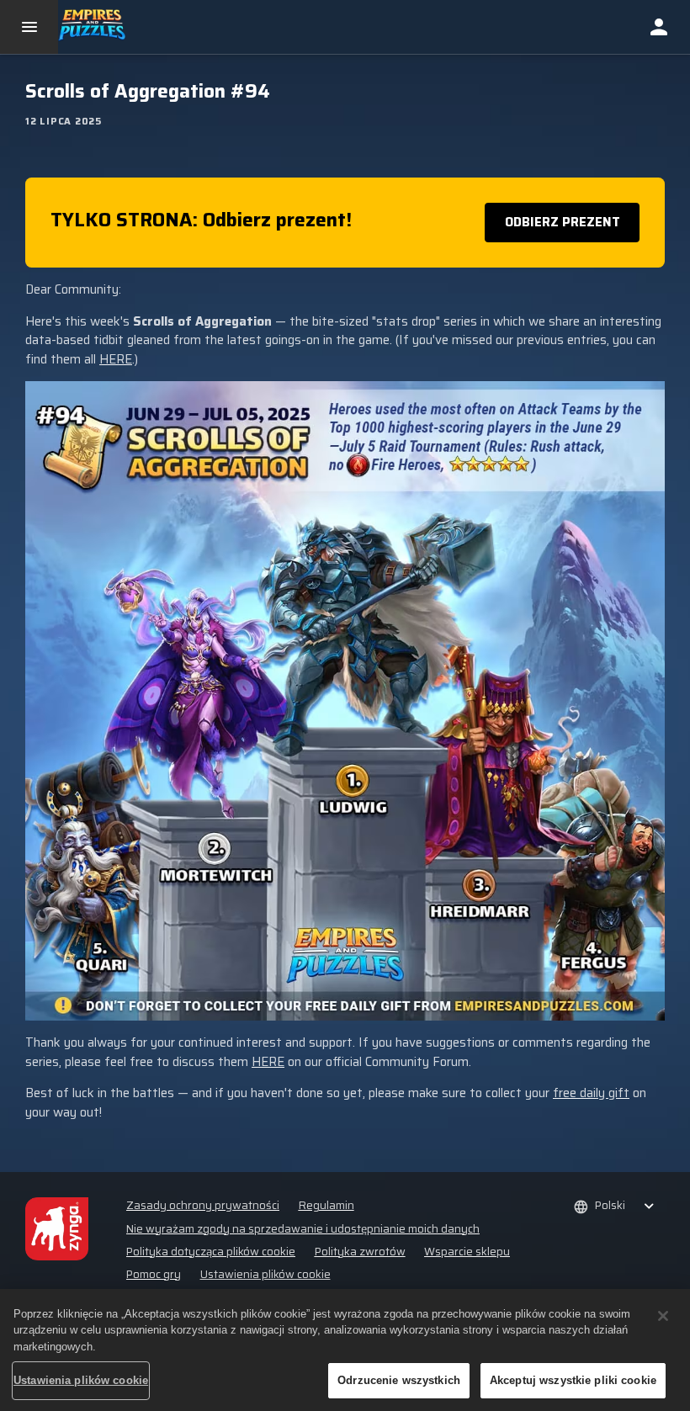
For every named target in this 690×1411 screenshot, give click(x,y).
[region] (345, 1350)
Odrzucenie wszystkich (398, 1380)
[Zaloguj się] (658, 27)
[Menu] (29, 27)
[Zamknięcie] (663, 1315)
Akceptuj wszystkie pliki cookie (573, 1380)
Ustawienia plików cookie (265, 1274)
